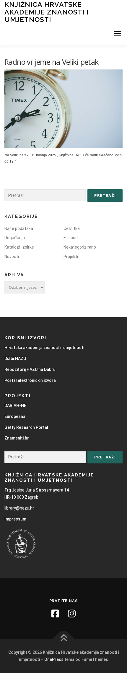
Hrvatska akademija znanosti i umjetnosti (44, 347)
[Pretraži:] (45, 195)
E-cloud (71, 237)
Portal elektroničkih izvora (30, 380)
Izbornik (117, 34)
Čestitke (72, 228)
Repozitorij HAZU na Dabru (30, 369)
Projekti (71, 256)
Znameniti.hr (16, 438)
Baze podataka (18, 228)
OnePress (54, 659)
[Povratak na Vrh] (63, 638)
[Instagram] (71, 613)
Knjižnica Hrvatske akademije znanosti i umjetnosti (46, 11)
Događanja (14, 237)
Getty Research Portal (26, 427)
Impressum (15, 519)
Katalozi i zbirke (19, 247)
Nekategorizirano (80, 247)
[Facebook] (55, 613)
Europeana (14, 416)
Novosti (11, 256)
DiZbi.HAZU (15, 358)
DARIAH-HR (15, 405)
